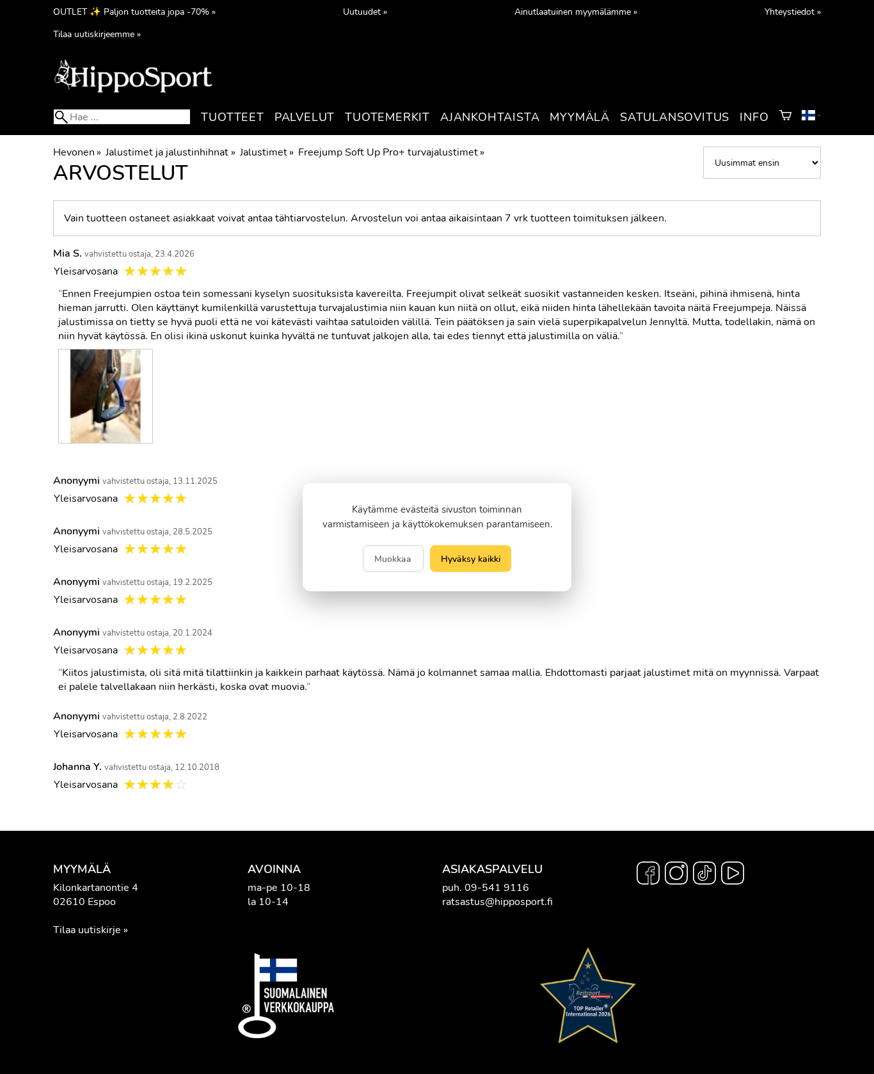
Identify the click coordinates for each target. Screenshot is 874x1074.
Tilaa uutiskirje (87, 930)
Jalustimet (267, 152)
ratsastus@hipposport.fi (497, 902)
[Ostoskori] (785, 117)
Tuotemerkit (387, 117)
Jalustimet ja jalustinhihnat (170, 152)
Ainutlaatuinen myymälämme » (575, 11)
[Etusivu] (133, 91)
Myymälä (580, 117)
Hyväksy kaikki (470, 558)
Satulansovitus (674, 117)
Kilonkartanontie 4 (95, 888)
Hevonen (77, 152)
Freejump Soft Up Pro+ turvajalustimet (391, 152)
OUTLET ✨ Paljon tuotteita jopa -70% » (134, 11)
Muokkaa (392, 558)
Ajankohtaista (489, 117)
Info (754, 117)
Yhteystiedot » (793, 11)
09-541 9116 (497, 888)
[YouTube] (732, 875)
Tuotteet (232, 117)
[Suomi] (811, 117)
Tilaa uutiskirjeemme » (97, 34)
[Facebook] (648, 875)
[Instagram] (676, 875)
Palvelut (304, 117)
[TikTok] (704, 875)
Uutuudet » (365, 11)
